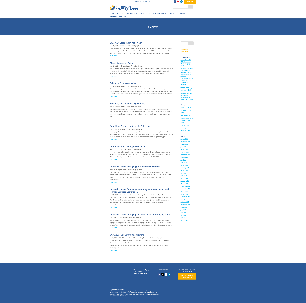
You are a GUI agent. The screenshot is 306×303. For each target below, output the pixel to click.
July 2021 (183, 210)
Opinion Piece (185, 125)
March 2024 (184, 165)
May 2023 (183, 173)
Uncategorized (185, 128)
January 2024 (184, 170)
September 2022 (185, 189)
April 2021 (184, 218)
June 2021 (183, 212)
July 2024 (183, 160)
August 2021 (184, 207)
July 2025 (183, 147)
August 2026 (184, 139)
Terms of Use (124, 285)
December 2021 (185, 197)
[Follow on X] (162, 274)
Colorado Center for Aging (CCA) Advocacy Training (135, 166)
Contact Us (137, 2)
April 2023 (184, 176)
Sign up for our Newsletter (187, 276)
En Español (146, 2)
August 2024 (184, 157)
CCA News (184, 113)
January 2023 (184, 183)
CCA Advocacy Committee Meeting (131, 195)
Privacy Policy (114, 285)
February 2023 (185, 181)
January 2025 (184, 149)
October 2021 (185, 202)
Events (171, 14)
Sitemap (132, 285)
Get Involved (181, 14)
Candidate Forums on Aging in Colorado (130, 126)
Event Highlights (185, 115)
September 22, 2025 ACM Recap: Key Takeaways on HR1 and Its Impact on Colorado (187, 72)
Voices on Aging (132, 14)
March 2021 (184, 220)
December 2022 (185, 186)
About (119, 14)
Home (112, 14)
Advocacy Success (186, 107)
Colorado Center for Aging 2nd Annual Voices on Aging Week (140, 214)
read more (113, 56)
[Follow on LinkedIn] (181, 1)
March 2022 (184, 191)
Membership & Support (118, 16)
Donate (190, 2)
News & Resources (159, 14)
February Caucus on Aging (123, 83)
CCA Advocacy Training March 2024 (127, 146)
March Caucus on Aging (121, 63)
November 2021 (185, 199)
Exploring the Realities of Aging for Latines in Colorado (187, 89)
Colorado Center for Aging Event (131, 46)
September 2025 (185, 141)
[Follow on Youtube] (178, 1)
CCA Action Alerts (186, 110)
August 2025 (184, 144)
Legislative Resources (187, 118)
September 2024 (185, 155)
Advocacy (144, 14)
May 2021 (183, 215)
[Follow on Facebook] (175, 1)
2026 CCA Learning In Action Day (126, 42)
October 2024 (185, 152)
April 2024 (184, 162)
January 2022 (184, 194)
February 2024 (185, 168)
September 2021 (185, 204)
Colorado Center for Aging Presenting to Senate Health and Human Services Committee (139, 190)
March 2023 (184, 178)
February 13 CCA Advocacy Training (127, 103)
